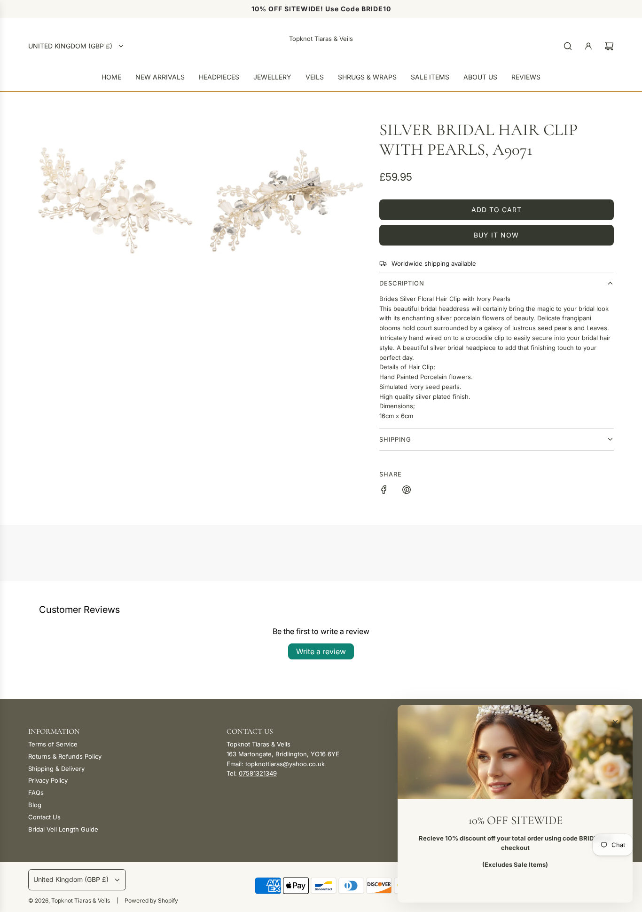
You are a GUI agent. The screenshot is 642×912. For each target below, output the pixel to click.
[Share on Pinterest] (406, 491)
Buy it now (496, 235)
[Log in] (588, 46)
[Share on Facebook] (384, 491)
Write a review (321, 651)
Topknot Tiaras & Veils (321, 38)
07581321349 (258, 773)
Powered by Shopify (151, 900)
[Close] (615, 722)
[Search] (567, 46)
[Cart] (609, 46)
